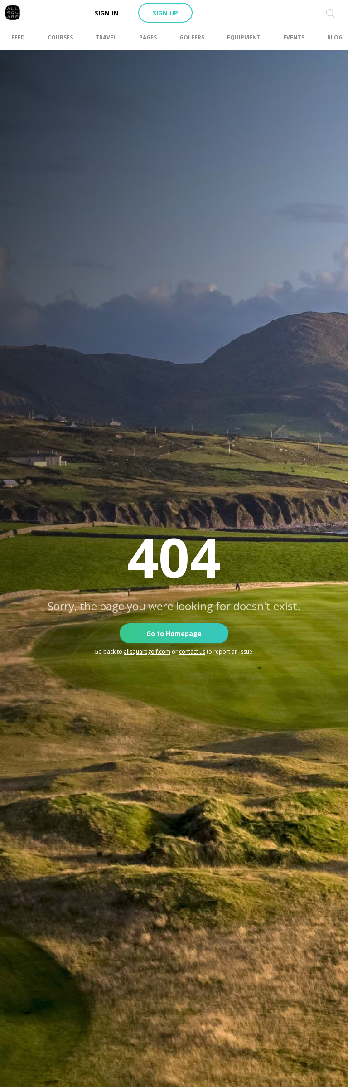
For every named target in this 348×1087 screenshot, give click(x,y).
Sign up (165, 13)
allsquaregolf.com (147, 651)
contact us (192, 651)
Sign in (106, 13)
